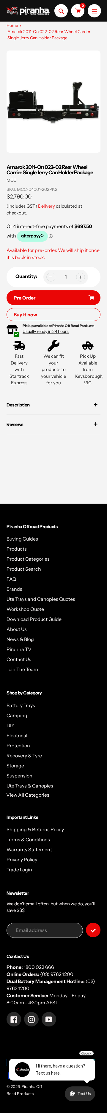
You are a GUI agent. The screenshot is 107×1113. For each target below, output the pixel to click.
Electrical (17, 735)
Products (17, 549)
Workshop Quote (25, 609)
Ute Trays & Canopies (30, 786)
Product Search (24, 569)
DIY (11, 725)
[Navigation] (94, 10)
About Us (17, 629)
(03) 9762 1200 (56, 974)
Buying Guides (22, 539)
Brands (14, 589)
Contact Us (19, 659)
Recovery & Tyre (24, 756)
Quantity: (26, 276)
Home (12, 25)
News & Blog (20, 639)
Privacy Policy (22, 860)
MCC (11, 180)
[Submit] (93, 930)
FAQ (11, 579)
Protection (18, 745)
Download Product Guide (34, 619)
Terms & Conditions (28, 839)
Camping (17, 715)
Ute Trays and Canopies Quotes (41, 599)
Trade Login (19, 870)
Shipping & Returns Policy (35, 829)
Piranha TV (19, 649)
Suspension (19, 776)
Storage (15, 766)
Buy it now (25, 315)
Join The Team (22, 669)
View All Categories (27, 795)
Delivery (46, 206)
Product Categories (28, 559)
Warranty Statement (29, 849)
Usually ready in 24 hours (46, 331)
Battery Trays (21, 705)
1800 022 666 (39, 967)
